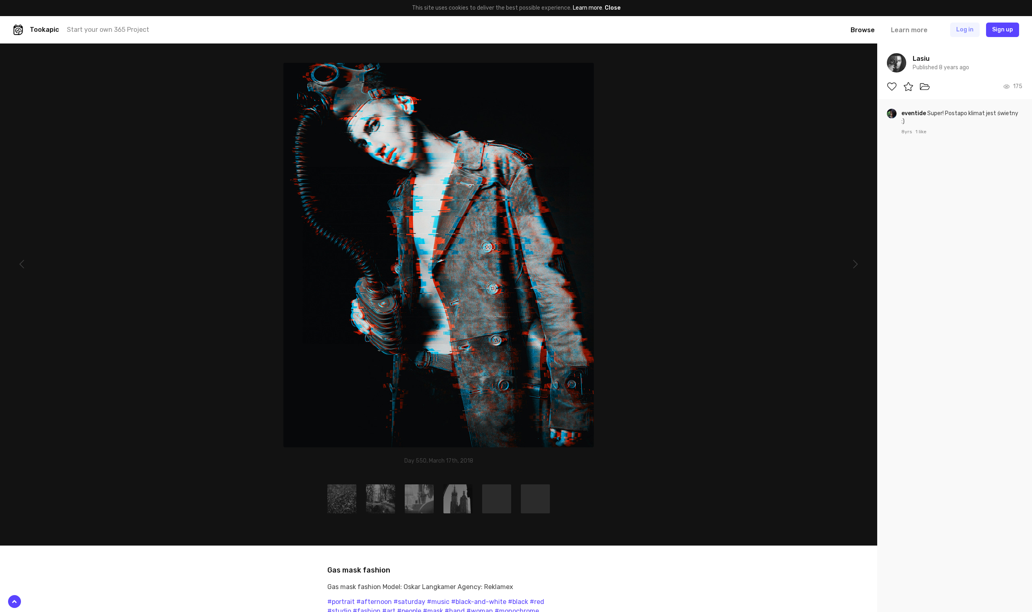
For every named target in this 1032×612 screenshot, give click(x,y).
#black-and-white (478, 602)
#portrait (341, 602)
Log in (965, 29)
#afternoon (374, 602)
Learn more (587, 7)
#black (518, 602)
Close (612, 7)
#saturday (409, 602)
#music (438, 602)
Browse (863, 30)
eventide (914, 113)
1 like (920, 131)
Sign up (1002, 29)
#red (537, 602)
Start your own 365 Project (108, 29)
